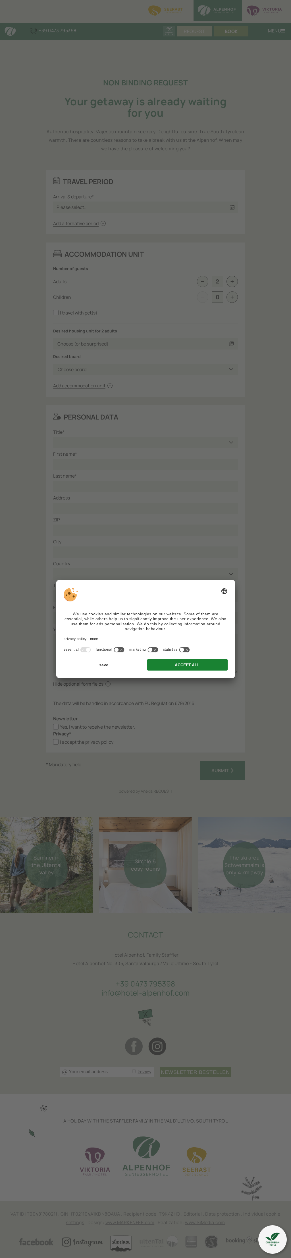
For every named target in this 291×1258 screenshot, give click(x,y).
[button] (272, 1239)
